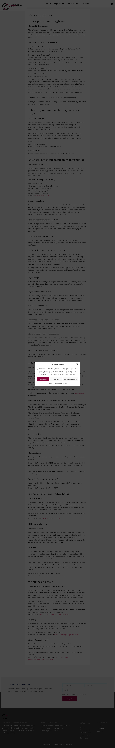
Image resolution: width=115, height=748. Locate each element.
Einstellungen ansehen (70, 379)
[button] (77, 365)
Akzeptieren (43, 379)
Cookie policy (51, 383)
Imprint (65, 383)
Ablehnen (56, 379)
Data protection (58, 383)
